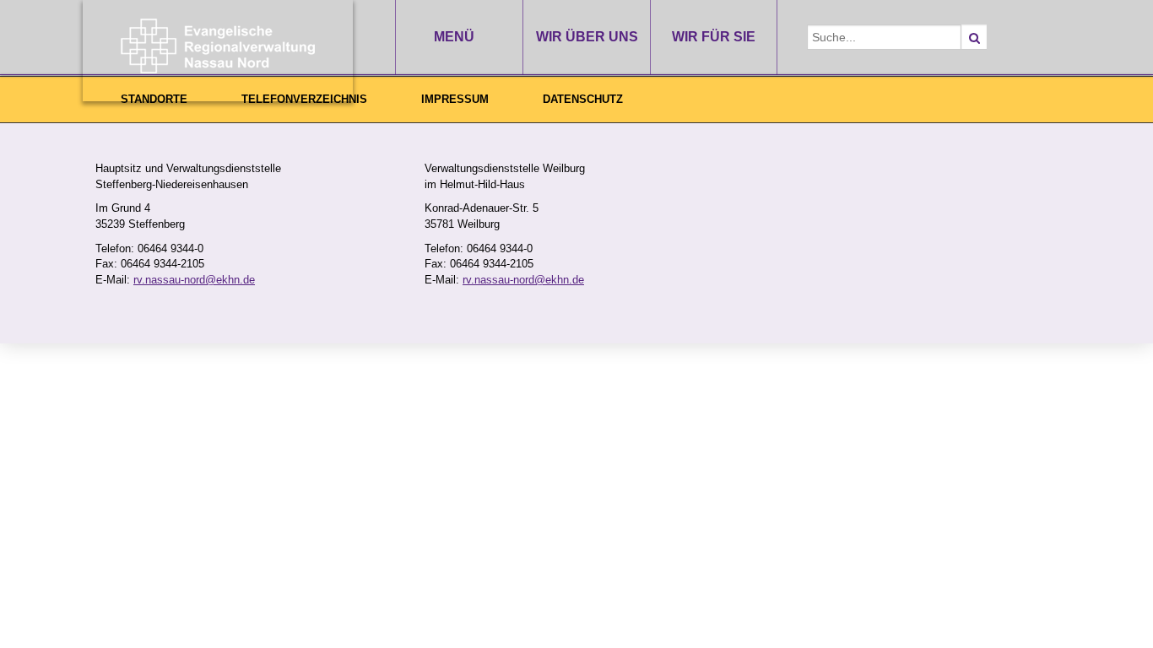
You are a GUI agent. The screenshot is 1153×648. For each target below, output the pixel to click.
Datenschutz (583, 99)
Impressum (455, 99)
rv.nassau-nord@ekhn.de (194, 279)
